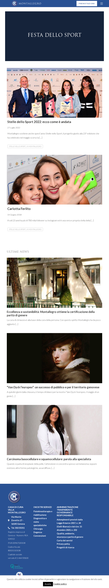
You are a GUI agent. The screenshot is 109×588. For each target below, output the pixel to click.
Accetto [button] (48, 584)
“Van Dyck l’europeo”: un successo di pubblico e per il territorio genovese (53, 387)
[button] (102, 3)
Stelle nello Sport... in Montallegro (25, 146)
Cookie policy (60, 584)
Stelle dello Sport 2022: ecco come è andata (39, 122)
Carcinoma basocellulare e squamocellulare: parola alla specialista (49, 459)
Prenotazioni (87, 3)
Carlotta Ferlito (19, 209)
